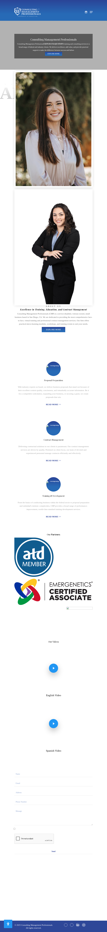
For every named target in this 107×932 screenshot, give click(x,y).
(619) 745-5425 (60, 903)
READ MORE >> (53, 404)
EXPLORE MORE (53, 54)
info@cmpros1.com (60, 887)
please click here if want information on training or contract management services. (53, 829)
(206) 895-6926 (55, 906)
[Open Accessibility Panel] (8, 924)
